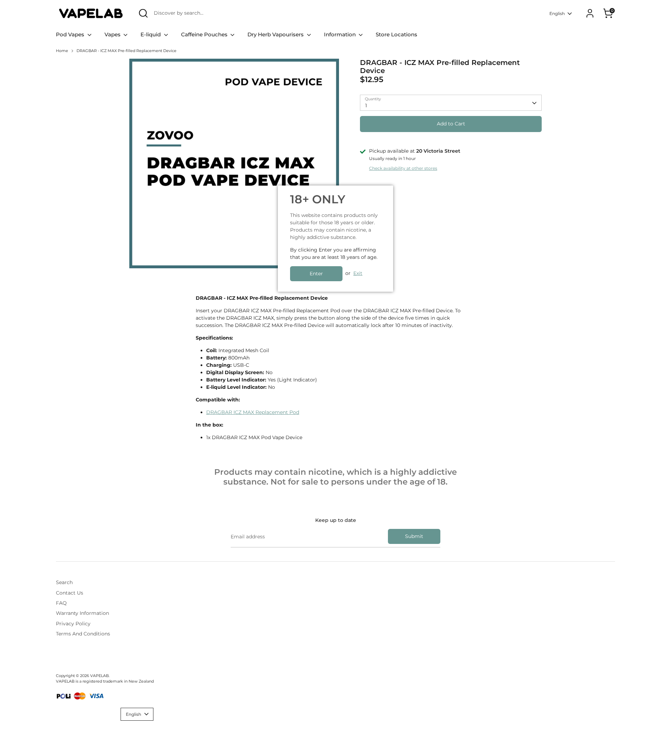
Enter (316, 273)
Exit (357, 273)
